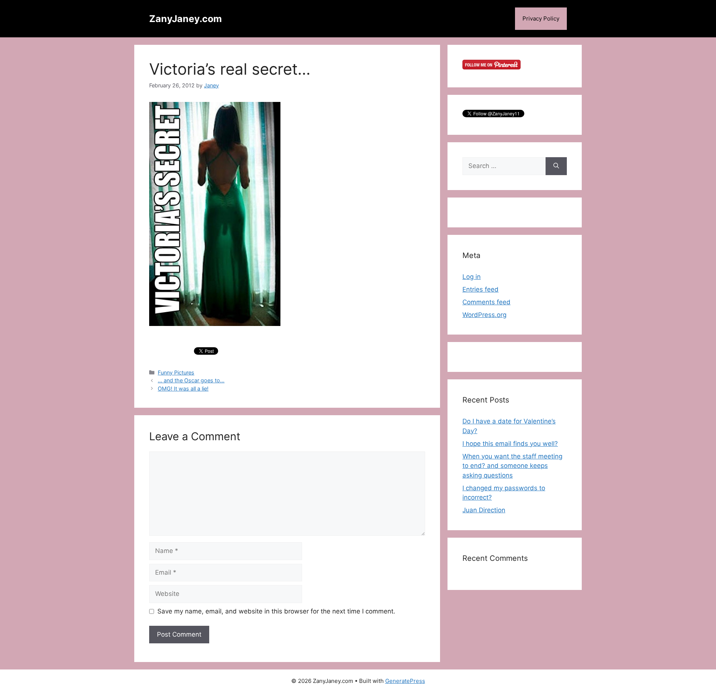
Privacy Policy (540, 18)
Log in (471, 276)
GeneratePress (405, 680)
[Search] (556, 166)
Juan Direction (483, 510)
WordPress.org (484, 314)
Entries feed (480, 289)
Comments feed (486, 302)
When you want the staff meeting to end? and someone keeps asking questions (512, 466)
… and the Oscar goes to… (191, 380)
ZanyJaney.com (185, 18)
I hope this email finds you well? (510, 443)
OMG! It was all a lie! (183, 388)
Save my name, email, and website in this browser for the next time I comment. (276, 611)
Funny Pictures (176, 372)
